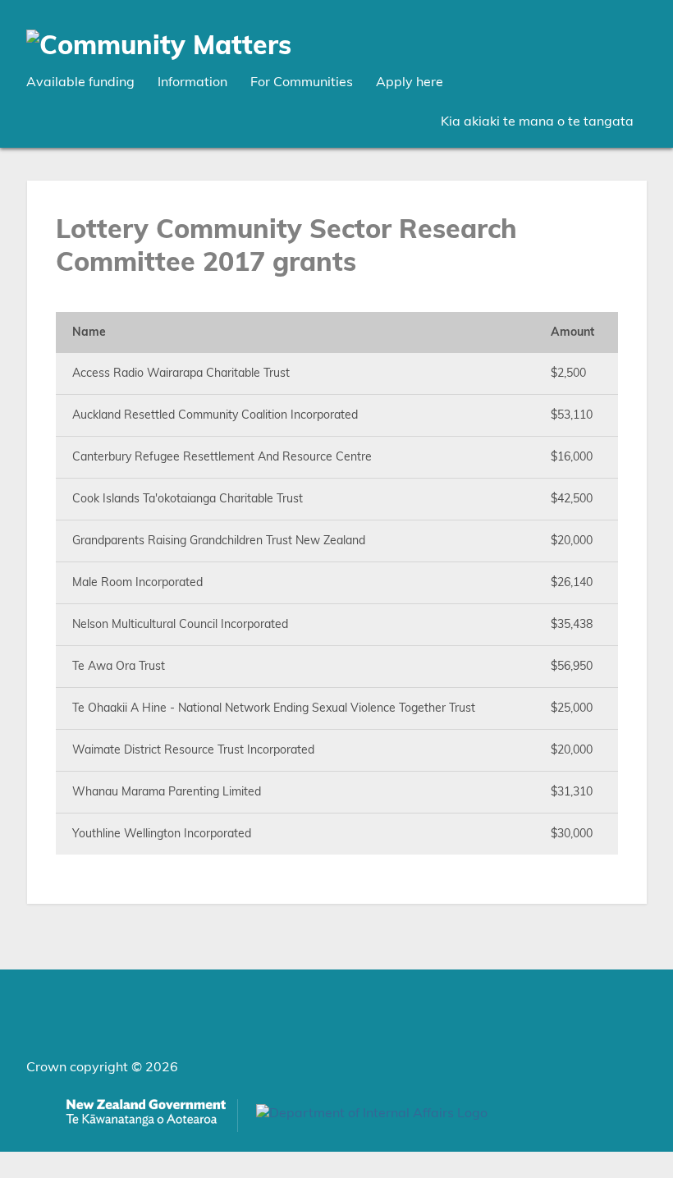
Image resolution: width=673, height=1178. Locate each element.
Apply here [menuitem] (409, 82)
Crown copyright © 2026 (102, 1067)
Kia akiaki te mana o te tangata (537, 121)
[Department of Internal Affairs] (372, 1118)
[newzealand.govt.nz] (146, 1115)
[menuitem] (80, 82)
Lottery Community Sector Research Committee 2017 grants (286, 246)
